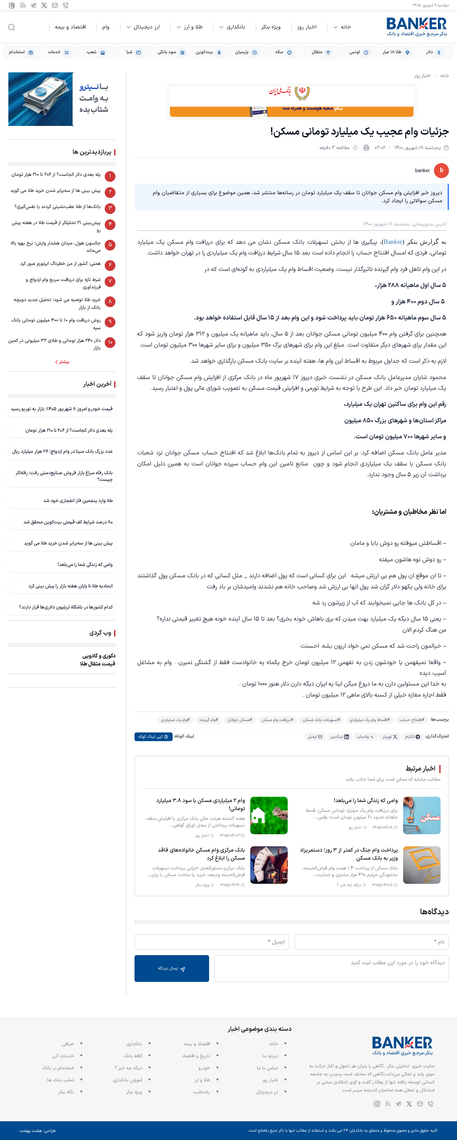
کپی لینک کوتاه (151, 737)
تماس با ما (267, 1068)
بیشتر (64, 362)
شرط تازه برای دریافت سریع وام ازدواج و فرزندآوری (63, 283)
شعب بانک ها (60, 1080)
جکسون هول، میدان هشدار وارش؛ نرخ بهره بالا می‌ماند (56, 247)
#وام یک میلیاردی (175, 720)
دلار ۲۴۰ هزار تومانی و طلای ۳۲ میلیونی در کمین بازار (54, 344)
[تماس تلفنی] (66, 5)
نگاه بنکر (66, 1092)
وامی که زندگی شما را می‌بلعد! (85, 564)
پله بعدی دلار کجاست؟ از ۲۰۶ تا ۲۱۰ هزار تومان (56, 174)
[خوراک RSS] (23, 5)
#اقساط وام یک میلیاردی (370, 720)
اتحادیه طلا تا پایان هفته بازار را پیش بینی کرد (70, 586)
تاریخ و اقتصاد (196, 1056)
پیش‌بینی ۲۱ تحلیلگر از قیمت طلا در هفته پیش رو (56, 226)
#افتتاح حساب (412, 720)
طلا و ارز (193, 27)
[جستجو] (11, 27)
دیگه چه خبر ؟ (128, 1068)
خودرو (204, 1068)
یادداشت (201, 1092)
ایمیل (312, 737)
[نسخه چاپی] (366, 147)
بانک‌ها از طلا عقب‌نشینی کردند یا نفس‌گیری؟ (57, 206)
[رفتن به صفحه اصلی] (417, 27)
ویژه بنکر (271, 27)
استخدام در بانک (58, 1068)
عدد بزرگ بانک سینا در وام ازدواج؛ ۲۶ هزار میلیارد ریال (62, 451)
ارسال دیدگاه (168, 969)
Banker (393, 241)
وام (105, 27)
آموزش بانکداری (127, 1080)
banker (422, 170)
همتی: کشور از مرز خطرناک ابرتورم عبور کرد (60, 263)
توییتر (387, 737)
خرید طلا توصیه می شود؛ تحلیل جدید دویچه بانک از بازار (57, 303)
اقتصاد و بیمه (70, 27)
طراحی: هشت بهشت (38, 1131)
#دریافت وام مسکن (277, 720)
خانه (346, 27)
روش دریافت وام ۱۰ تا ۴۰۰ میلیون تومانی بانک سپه (56, 324)
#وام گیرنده (208, 720)
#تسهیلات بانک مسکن (321, 720)
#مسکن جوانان (240, 720)
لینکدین (337, 737)
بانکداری (236, 27)
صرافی (68, 1044)
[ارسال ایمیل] (55, 5)
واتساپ (363, 737)
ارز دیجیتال (147, 27)
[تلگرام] (33, 5)
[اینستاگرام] (12, 5)
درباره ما (270, 1056)
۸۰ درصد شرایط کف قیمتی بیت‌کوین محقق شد (68, 522)
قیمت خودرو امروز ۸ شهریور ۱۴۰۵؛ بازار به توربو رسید (62, 409)
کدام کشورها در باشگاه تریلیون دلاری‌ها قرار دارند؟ (66, 607)
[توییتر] (44, 5)
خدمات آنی (63, 1056)
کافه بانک (133, 1056)
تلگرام (410, 737)
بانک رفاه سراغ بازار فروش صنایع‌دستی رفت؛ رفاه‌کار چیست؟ (64, 476)
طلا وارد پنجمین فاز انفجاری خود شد (78, 500)
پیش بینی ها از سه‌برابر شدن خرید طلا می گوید (55, 190)
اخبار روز (306, 27)
